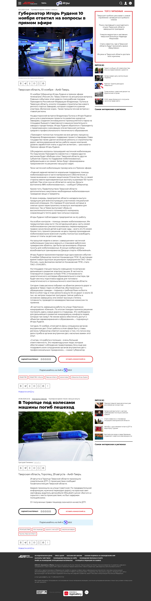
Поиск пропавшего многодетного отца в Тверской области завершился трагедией (114, 27)
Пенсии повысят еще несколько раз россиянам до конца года (117, 404)
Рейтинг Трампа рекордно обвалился (114, 84)
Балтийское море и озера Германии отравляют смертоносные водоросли (118, 435)
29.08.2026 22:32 (24, 399)
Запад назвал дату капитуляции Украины (116, 76)
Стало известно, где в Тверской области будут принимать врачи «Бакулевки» (114, 46)
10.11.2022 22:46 (23, 9)
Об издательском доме (43, 555)
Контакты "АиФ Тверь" (43, 558)
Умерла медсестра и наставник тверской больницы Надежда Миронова (114, 37)
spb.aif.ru (37, 462)
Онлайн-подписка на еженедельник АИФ (100, 555)
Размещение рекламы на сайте (65, 558)
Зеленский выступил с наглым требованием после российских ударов (116, 412)
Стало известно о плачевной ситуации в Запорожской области (117, 419)
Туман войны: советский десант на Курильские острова (117, 92)
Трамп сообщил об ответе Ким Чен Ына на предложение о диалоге (117, 69)
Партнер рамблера (55, 592)
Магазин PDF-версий (74, 555)
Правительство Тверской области (31, 78)
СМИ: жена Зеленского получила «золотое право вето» (116, 100)
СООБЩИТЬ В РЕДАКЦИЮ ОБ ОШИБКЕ (88, 560)
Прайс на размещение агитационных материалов (54, 560)
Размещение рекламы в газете (91, 558)
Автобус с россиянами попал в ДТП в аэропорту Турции (118, 427)
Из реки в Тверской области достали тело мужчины (113, 55)
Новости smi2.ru (26, 392)
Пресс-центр (59, 555)
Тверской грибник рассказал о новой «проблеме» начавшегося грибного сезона (113, 18)
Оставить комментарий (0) (75, 359)
